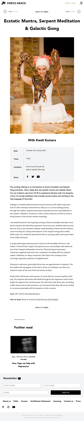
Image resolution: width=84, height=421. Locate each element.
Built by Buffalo (58, 415)
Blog (13, 357)
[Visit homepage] (14, 3)
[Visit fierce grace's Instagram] (8, 407)
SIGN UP (65, 393)
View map (41, 169)
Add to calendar (31, 169)
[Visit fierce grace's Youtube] (13, 407)
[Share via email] (38, 177)
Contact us (68, 401)
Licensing (57, 401)
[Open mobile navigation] (81, 3)
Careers (24, 401)
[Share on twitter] (33, 177)
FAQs (15, 401)
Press (78, 401)
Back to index (42, 12)
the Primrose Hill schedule (47, 299)
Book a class (70, 3)
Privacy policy (39, 415)
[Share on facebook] (28, 177)
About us (7, 401)
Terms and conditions (27, 415)
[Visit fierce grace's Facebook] (4, 407)
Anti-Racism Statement (40, 401)
